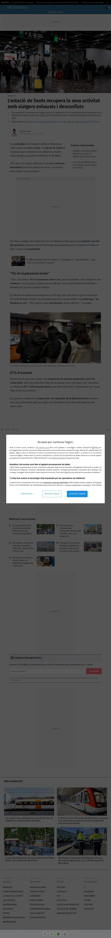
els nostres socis (42, 447)
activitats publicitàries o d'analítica (78, 485)
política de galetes (59, 458)
